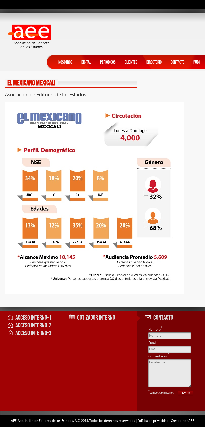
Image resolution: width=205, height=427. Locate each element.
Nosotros (65, 62)
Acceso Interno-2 (34, 325)
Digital (86, 62)
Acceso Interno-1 (34, 318)
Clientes (131, 62)
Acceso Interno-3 (34, 333)
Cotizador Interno (96, 318)
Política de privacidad (153, 421)
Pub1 (197, 62)
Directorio (154, 62)
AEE (191, 421)
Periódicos (108, 62)
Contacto (177, 62)
